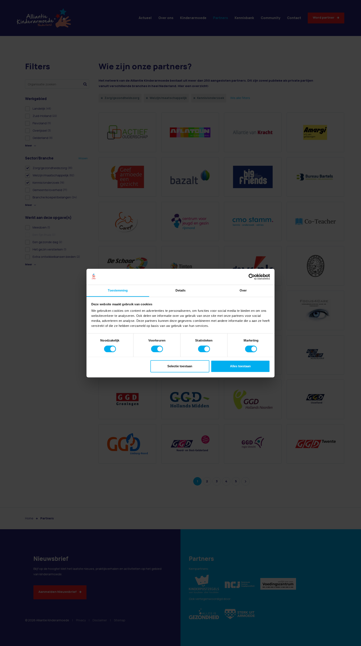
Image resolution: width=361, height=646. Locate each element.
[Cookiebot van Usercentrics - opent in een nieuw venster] (251, 277)
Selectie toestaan (179, 366)
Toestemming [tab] (118, 290)
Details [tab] (180, 290)
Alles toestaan (240, 366)
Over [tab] (243, 290)
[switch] (157, 348)
